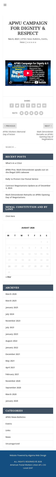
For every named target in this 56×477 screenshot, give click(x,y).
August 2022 (11, 341)
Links (8, 430)
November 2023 (13, 320)
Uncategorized (13, 443)
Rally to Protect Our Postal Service (22, 179)
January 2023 (12, 334)
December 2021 (13, 354)
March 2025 (11, 300)
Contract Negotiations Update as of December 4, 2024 (28, 186)
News (22, 42)
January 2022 (12, 347)
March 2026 (11, 294)
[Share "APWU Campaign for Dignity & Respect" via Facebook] (11, 105)
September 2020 (13, 387)
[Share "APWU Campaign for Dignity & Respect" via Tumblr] (22, 105)
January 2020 (12, 401)
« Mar (8, 277)
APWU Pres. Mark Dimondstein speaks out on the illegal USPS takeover (27, 170)
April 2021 (10, 367)
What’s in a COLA (14, 163)
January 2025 (12, 307)
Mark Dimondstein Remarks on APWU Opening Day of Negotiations (28, 195)
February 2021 (12, 374)
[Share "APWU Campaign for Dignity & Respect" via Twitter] (17, 105)
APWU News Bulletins (30, 39)
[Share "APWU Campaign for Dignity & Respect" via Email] (39, 105)
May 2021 (10, 361)
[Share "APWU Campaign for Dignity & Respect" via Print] (44, 105)
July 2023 (10, 327)
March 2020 (11, 394)
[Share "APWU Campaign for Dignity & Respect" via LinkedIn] (33, 105)
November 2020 (13, 381)
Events (44, 39)
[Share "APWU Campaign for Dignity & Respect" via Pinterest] (28, 105)
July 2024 (10, 314)
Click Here (10, 216)
